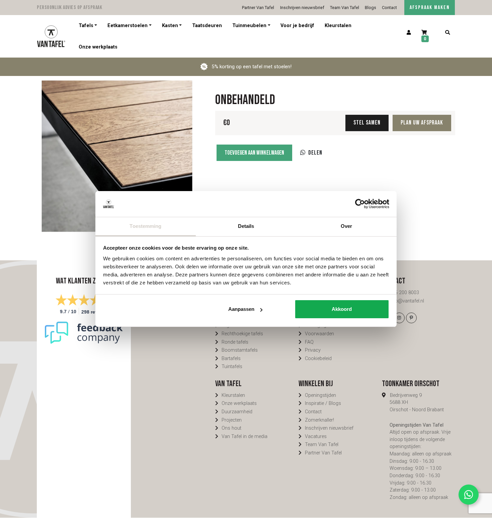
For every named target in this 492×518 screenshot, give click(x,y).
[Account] (409, 32)
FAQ (309, 342)
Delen (315, 152)
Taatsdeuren (207, 25)
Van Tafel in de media (244, 436)
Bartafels (231, 358)
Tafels (86, 25)
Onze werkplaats (98, 47)
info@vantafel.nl (407, 301)
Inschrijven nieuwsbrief (302, 7)
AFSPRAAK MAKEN (429, 7)
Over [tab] (346, 226)
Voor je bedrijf (297, 25)
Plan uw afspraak (422, 122)
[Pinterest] (411, 318)
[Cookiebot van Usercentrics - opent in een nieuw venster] (360, 204)
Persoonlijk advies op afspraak (69, 7)
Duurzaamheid (237, 412)
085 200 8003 (404, 292)
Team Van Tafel (344, 7)
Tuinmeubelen (249, 25)
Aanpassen (241, 309)
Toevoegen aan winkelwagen (254, 152)
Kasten (170, 25)
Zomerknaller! (319, 420)
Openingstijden (320, 395)
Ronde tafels (235, 342)
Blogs (370, 7)
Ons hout (231, 428)
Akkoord (342, 309)
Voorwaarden (319, 334)
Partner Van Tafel (258, 7)
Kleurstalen (338, 25)
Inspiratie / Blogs (323, 403)
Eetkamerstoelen (127, 25)
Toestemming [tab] (145, 226)
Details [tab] (246, 226)
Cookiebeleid (318, 358)
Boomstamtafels (240, 350)
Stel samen (367, 122)
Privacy (313, 350)
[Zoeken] (447, 32)
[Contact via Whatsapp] (469, 495)
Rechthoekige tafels (242, 334)
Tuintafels (232, 366)
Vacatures (316, 436)
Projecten (232, 420)
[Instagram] (399, 318)
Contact (389, 7)
